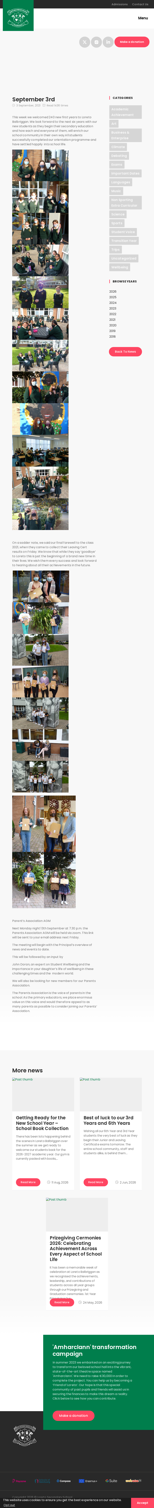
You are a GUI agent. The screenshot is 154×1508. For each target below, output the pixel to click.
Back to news (125, 351)
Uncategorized (123, 258)
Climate (118, 147)
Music (116, 191)
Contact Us (140, 4)
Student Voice (123, 232)
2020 (113, 325)
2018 (112, 336)
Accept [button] (142, 1503)
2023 (112, 308)
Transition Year (124, 241)
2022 (112, 314)
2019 (112, 331)
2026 (113, 291)
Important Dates (125, 173)
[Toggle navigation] (140, 18)
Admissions (120, 4)
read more (28, 1182)
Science (118, 214)
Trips (115, 249)
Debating (119, 156)
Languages (120, 182)
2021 (112, 320)
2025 (113, 297)
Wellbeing (119, 267)
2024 (113, 303)
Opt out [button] (9, 1505)
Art (113, 123)
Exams (116, 164)
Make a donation (132, 42)
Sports (116, 223)
